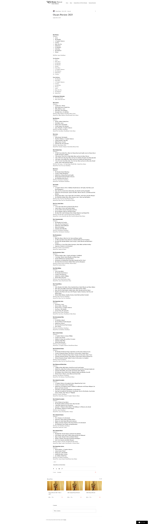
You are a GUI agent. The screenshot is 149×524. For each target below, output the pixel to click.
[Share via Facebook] (53, 468)
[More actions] (95, 11)
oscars (55, 461)
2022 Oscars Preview (90, 492)
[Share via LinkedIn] (59, 468)
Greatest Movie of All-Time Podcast (59, 464)
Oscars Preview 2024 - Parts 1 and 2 (55, 493)
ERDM (65, 519)
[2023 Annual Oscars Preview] (74, 485)
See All (100, 478)
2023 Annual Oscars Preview (74, 492)
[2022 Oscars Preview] (93, 485)
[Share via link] (62, 468)
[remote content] (74, 27)
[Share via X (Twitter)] (56, 468)
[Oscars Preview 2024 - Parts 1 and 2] (55, 485)
